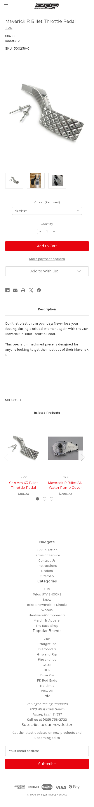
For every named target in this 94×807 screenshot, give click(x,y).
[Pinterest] (39, 290)
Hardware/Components (47, 615)
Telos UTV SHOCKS (47, 594)
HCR (47, 670)
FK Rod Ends (47, 680)
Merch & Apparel (47, 620)
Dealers (47, 571)
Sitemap (47, 576)
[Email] (15, 290)
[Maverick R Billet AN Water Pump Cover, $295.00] (65, 448)
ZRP (47, 639)
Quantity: (47, 223)
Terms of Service (47, 555)
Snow (47, 599)
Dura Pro (47, 675)
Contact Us (47, 560)
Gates (47, 665)
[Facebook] (7, 290)
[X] (31, 290)
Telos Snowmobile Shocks (47, 605)
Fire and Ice (47, 659)
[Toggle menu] (6, 6)
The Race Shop (47, 626)
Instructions (47, 566)
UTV (47, 589)
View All (47, 691)
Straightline (47, 644)
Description (47, 309)
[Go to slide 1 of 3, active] (37, 498)
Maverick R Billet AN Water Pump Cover (65, 485)
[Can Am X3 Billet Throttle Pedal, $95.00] (23, 448)
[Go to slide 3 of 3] (51, 498)
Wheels (47, 610)
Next (82, 457)
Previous (6, 457)
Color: (47, 202)
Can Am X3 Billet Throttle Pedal (23, 485)
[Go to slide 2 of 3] (44, 498)
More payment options (47, 259)
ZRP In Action (47, 550)
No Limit (47, 686)
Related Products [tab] (47, 413)
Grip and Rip (47, 654)
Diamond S (47, 649)
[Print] (23, 290)
